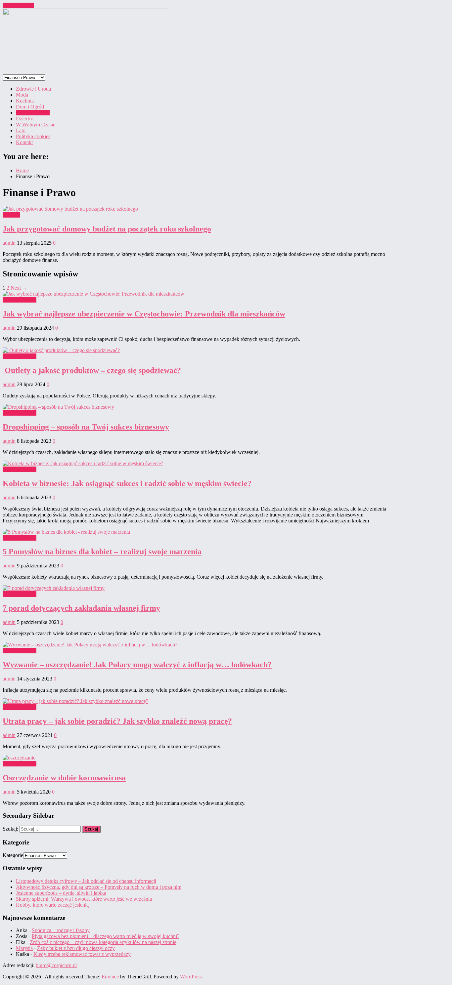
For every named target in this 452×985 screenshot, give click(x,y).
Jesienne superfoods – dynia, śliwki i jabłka (61, 893)
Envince (110, 976)
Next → (19, 288)
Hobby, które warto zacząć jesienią (52, 905)
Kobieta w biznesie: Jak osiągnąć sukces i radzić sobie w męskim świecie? (127, 483)
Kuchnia (25, 100)
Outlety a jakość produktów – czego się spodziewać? (92, 370)
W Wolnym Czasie (35, 124)
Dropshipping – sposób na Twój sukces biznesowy (86, 427)
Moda (22, 95)
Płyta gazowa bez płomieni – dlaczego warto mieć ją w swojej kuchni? (105, 936)
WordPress (191, 976)
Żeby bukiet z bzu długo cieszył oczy (76, 948)
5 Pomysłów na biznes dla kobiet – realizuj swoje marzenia (102, 551)
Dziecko (24, 118)
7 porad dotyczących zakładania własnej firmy (81, 608)
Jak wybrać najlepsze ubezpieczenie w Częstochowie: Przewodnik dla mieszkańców (144, 313)
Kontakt (24, 142)
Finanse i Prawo (33, 112)
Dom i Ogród (30, 106)
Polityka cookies (33, 136)
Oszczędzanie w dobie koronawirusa (64, 777)
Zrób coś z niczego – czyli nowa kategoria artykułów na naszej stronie (103, 942)
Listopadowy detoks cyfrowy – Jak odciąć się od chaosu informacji (86, 881)
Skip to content (18, 5)
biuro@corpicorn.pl (56, 965)
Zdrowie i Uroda (33, 89)
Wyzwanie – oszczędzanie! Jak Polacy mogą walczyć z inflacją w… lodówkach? (137, 664)
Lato (20, 130)
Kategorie (13, 855)
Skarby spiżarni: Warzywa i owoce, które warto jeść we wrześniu (84, 899)
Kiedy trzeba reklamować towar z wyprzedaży (82, 954)
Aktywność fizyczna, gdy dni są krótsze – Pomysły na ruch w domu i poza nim (98, 887)
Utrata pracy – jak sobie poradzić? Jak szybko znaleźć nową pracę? (117, 721)
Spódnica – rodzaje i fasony (61, 930)
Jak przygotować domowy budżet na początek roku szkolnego (107, 229)
